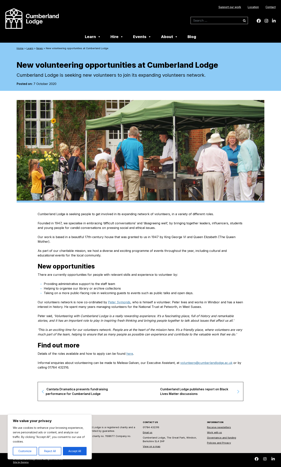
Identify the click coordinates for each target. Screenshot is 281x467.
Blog (192, 37)
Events (139, 37)
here (129, 354)
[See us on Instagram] (266, 20)
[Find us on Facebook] (259, 20)
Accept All (74, 451)
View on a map (151, 446)
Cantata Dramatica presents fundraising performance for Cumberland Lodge (77, 391)
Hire (114, 37)
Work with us (214, 432)
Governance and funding (221, 437)
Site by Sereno (21, 462)
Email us (147, 432)
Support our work (229, 7)
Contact (271, 7)
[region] (50, 437)
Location (253, 7)
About (167, 37)
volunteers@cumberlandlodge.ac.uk (206, 363)
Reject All (50, 451)
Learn (90, 37)
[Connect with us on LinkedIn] (274, 20)
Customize (25, 451)
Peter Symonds (119, 302)
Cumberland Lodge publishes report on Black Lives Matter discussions (194, 391)
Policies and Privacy (219, 442)
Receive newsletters (219, 427)
